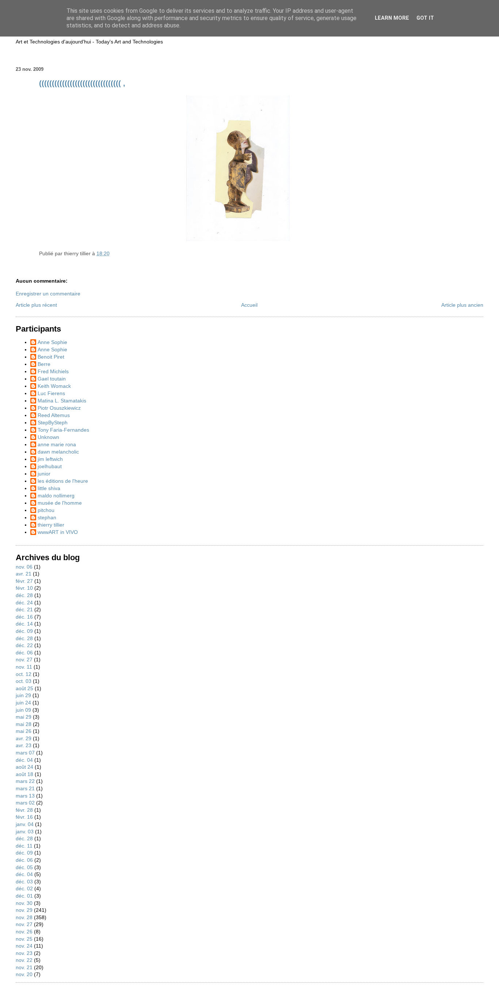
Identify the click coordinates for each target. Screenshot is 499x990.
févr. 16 (24, 817)
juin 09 (23, 710)
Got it (425, 18)
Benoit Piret (51, 357)
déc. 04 (24, 760)
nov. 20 (24, 974)
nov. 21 (24, 967)
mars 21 (25, 788)
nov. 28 (24, 917)
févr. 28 (24, 810)
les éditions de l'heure (63, 481)
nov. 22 (24, 960)
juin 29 (23, 695)
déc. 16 (24, 617)
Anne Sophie (52, 342)
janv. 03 (25, 831)
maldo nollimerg (56, 495)
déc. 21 (24, 609)
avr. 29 (23, 738)
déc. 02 (24, 888)
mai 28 (23, 724)
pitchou (46, 510)
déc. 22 (24, 645)
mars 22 (25, 781)
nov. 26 (24, 931)
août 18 (24, 774)
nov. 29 (24, 910)
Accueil (249, 305)
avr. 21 (23, 574)
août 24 (24, 767)
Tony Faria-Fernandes (63, 430)
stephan (47, 517)
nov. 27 (24, 659)
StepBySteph (53, 422)
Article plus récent (36, 305)
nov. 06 (24, 567)
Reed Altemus (54, 415)
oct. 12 (23, 674)
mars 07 (25, 753)
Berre (44, 364)
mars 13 (25, 796)
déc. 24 (24, 602)
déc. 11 (24, 846)
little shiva (49, 488)
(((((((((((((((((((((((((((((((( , (82, 83)
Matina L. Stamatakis (62, 401)
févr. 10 (24, 588)
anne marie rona (57, 444)
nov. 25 (24, 939)
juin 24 (23, 703)
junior (44, 474)
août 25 (24, 688)
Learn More (392, 18)
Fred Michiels (53, 371)
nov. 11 (24, 667)
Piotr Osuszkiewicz (59, 408)
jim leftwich (50, 459)
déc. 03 (24, 881)
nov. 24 (24, 946)
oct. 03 (23, 681)
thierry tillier (51, 525)
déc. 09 (24, 631)
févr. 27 (24, 581)
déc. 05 (24, 867)
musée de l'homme (60, 503)
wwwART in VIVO (58, 532)
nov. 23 (24, 953)
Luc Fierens (51, 393)
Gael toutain (52, 379)
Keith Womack (54, 386)
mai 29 (23, 717)
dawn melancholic (58, 452)
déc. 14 (24, 624)
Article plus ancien (462, 305)
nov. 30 (24, 903)
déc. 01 (24, 896)
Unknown (48, 437)
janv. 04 (25, 824)
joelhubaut (50, 466)
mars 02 (25, 803)
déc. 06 (24, 652)
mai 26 (23, 731)
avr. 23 (23, 745)
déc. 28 (24, 595)
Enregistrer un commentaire (48, 294)
